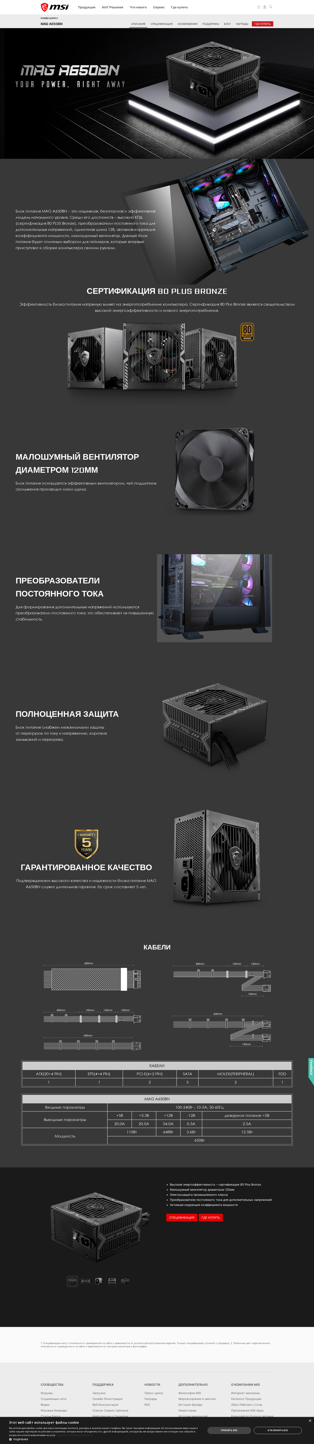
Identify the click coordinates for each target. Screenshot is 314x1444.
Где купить (211, 1217)
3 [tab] (98, 1281)
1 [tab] (72, 1281)
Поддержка (210, 23)
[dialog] (157, 1430)
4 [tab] (112, 1281)
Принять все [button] (229, 1430)
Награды (242, 23)
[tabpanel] (99, 1224)
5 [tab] (125, 1281)
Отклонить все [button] (277, 1430)
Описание (138, 23)
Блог (227, 23)
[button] (104, 1439)
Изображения (187, 23)
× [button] (310, 1421)
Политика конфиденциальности (75, 1435)
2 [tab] (85, 1281)
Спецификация (162, 23)
